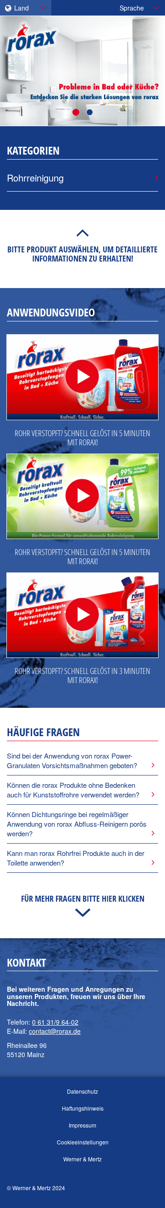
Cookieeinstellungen (83, 1142)
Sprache (132, 7)
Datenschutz (82, 1091)
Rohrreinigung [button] (35, 177)
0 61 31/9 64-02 (55, 1021)
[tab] (82, 760)
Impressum (82, 1125)
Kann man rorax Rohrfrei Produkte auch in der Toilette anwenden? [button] (75, 857)
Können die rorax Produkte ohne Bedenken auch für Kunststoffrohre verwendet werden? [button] (73, 789)
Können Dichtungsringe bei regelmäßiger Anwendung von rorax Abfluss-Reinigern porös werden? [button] (77, 824)
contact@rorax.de (55, 1031)
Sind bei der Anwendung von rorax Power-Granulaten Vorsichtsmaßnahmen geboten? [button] (72, 760)
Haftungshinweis (83, 1108)
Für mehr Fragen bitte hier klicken (82, 898)
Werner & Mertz (82, 1159)
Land (20, 7)
